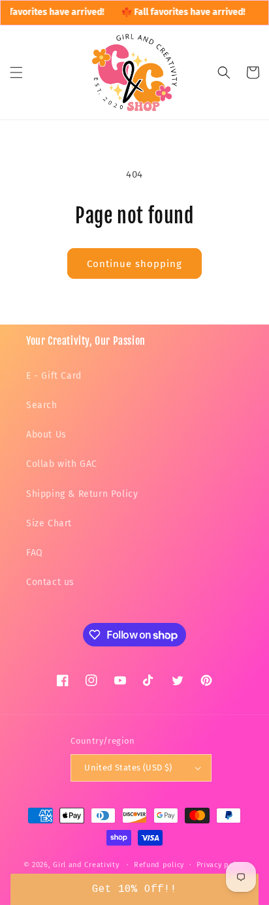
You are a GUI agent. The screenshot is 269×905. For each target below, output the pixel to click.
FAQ (34, 552)
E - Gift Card (54, 375)
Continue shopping (134, 264)
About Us (46, 434)
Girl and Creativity (86, 865)
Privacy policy (221, 865)
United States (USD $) (128, 767)
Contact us (50, 582)
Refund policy (159, 865)
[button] (16, 72)
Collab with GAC (61, 463)
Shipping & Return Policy (82, 494)
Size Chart (49, 523)
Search (41, 405)
